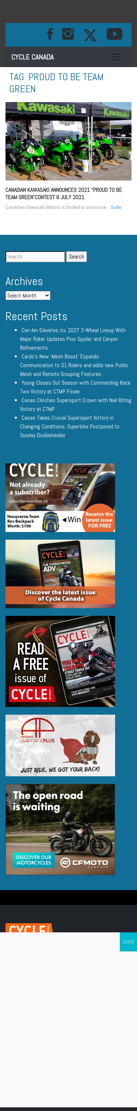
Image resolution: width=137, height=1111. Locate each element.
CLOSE (128, 942)
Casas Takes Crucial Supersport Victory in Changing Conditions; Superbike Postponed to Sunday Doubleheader (69, 426)
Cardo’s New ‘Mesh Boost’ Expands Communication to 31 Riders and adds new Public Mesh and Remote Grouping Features (74, 365)
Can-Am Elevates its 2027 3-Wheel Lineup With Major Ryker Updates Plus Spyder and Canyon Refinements (73, 338)
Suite (116, 207)
